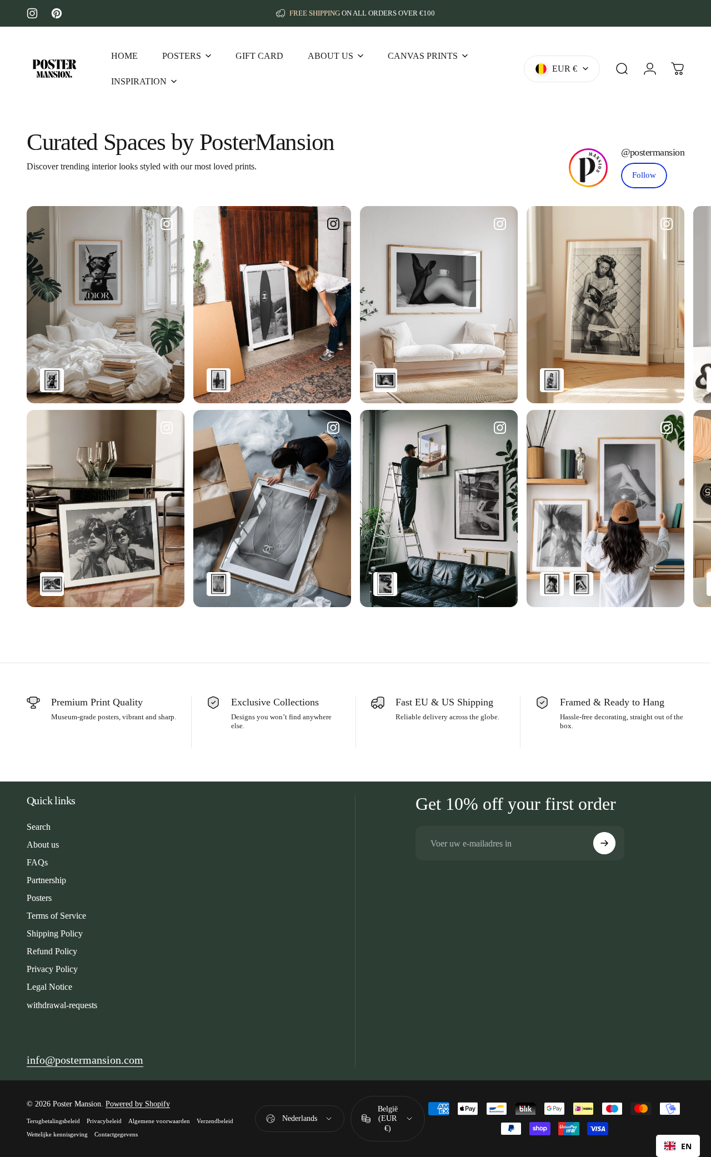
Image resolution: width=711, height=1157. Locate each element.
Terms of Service (56, 915)
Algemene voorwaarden (159, 1121)
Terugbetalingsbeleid (53, 1121)
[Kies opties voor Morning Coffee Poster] (385, 380)
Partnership (46, 880)
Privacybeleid (104, 1121)
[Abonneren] (604, 843)
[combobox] (678, 1146)
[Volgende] (653, 304)
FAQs (37, 862)
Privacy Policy (52, 969)
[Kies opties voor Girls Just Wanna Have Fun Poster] (552, 584)
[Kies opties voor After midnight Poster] (581, 584)
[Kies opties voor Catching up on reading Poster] (552, 380)
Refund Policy (52, 951)
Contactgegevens (116, 1134)
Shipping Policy (55, 933)
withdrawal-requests (62, 1005)
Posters (39, 898)
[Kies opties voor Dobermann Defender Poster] (52, 380)
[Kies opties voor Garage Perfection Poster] (385, 584)
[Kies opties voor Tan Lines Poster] (219, 584)
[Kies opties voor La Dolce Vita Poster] (52, 584)
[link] (644, 175)
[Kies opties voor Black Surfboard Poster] (219, 380)
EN (686, 1146)
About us (43, 844)
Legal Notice (49, 986)
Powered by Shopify (138, 1104)
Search (39, 827)
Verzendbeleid (215, 1121)
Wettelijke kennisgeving (57, 1134)
